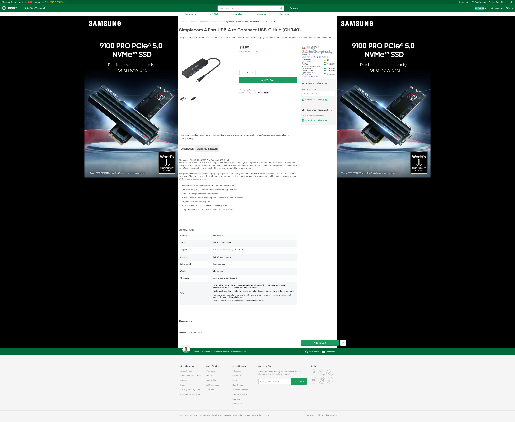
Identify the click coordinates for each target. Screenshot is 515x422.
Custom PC (494, 2)
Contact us (330, 351)
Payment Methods (240, 389)
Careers (294, 8)
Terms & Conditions (314, 415)
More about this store (310, 76)
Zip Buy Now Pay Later (190, 389)
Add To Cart (268, 80)
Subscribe (299, 381)
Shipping (236, 399)
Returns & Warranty (240, 394)
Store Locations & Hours (191, 375)
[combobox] (251, 8)
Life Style (214, 13)
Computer (190, 13)
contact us (215, 135)
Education (261, 13)
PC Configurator (479, 2)
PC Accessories (203, 22)
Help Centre (237, 385)
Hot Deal (210, 375)
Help (511, 2)
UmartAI (238, 13)
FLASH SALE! (60, 2)
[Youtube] (315, 383)
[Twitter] (322, 375)
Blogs (503, 2)
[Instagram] (322, 383)
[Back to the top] (343, 343)
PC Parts (190, 22)
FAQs (234, 380)
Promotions (464, 2)
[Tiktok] (330, 375)
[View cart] (507, 8)
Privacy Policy (331, 415)
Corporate (285, 13)
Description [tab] (187, 148)
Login (491, 8)
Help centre (314, 351)
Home (181, 22)
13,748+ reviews (307, 61)
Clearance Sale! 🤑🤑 (44, 2)
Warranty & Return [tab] (207, 148)
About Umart (186, 371)
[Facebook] (315, 375)
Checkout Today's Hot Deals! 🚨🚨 (17, 2)
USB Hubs (217, 22)
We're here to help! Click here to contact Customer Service (220, 351)
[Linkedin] (330, 383)
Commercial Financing (190, 394)
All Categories (212, 385)
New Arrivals (211, 380)
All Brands (210, 389)
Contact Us (237, 404)
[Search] (280, 8)
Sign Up (499, 8)
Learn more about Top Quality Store (315, 57)
